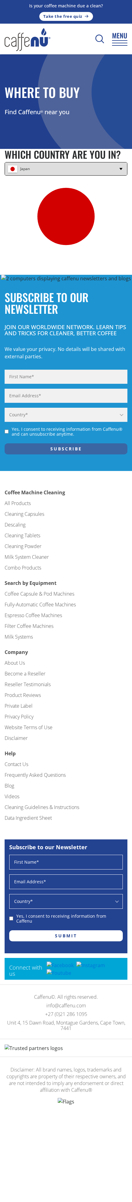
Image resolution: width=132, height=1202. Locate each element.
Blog (9, 786)
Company (16, 652)
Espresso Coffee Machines (33, 615)
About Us (15, 663)
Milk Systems (19, 637)
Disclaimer (16, 738)
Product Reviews (23, 695)
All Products (18, 503)
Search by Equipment (30, 583)
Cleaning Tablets (22, 535)
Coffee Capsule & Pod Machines (39, 594)
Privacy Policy (19, 717)
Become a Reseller (25, 674)
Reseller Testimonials (28, 684)
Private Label (19, 706)
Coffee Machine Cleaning (35, 492)
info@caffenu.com (66, 1005)
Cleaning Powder (23, 546)
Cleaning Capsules (24, 514)
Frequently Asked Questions (35, 775)
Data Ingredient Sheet (28, 818)
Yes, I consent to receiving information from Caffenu (61, 919)
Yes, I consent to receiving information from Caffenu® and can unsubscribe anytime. (67, 432)
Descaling (15, 525)
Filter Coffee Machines (29, 626)
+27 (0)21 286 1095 (66, 1014)
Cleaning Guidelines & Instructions (42, 807)
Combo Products (23, 568)
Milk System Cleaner (27, 557)
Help (10, 753)
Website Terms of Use (28, 727)
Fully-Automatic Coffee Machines (40, 604)
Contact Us (16, 764)
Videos (12, 796)
